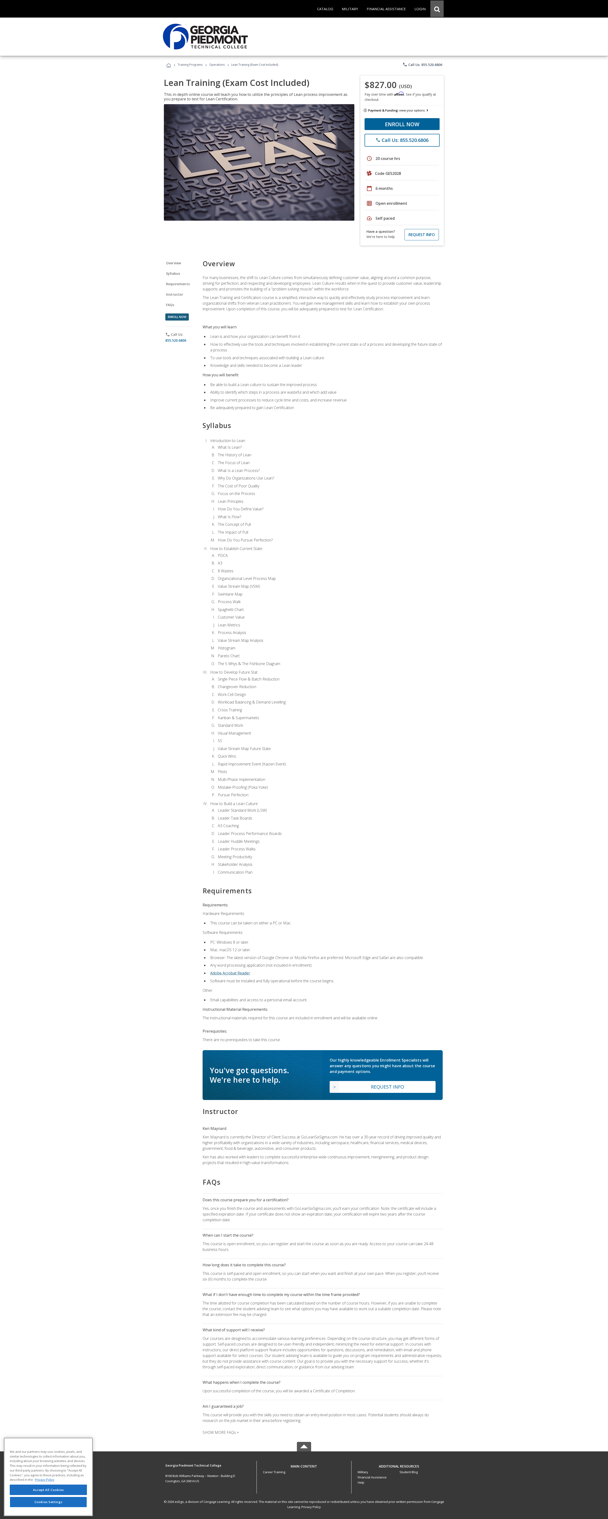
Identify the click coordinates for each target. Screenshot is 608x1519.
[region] (48, 1477)
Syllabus (173, 273)
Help (361, 1482)
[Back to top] (304, 1465)
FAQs (170, 305)
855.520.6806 (175, 340)
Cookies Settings (48, 1502)
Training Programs (190, 65)
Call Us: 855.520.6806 (422, 64)
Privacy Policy (311, 1507)
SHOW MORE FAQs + (221, 1432)
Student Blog (408, 1472)
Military (363, 1472)
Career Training (274, 1472)
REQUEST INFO (421, 234)
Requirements (178, 284)
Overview (173, 263)
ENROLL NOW (402, 124)
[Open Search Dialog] (437, 8)
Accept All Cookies (48, 1490)
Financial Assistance (372, 1477)
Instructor (174, 294)
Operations (217, 65)
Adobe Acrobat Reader (230, 973)
